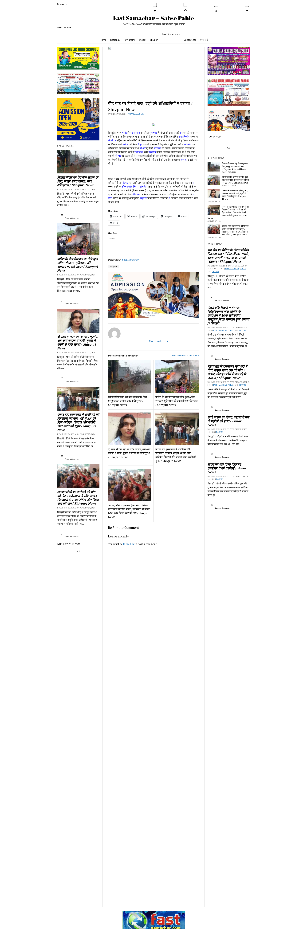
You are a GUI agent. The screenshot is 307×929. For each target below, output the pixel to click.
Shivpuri (154, 39)
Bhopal (142, 39)
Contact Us (190, 39)
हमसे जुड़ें (204, 39)
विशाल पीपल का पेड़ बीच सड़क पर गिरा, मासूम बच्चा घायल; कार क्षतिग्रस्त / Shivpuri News (78, 181)
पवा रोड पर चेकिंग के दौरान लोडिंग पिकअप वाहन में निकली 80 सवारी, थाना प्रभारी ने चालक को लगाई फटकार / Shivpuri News (229, 255)
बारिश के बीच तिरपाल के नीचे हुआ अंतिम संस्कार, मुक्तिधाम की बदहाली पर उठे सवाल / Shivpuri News (78, 264)
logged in (128, 544)
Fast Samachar (170, 34)
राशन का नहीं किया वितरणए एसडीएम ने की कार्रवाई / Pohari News (228, 468)
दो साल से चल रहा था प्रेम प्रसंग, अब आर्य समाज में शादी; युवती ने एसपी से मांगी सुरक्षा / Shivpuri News (78, 342)
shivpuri (113, 266)
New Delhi (129, 39)
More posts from (156, 341)
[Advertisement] (153, 592)
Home (103, 39)
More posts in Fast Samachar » (185, 355)
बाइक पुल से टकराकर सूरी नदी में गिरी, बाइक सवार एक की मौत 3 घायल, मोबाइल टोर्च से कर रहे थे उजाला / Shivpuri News (228, 372)
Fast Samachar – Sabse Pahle (153, 18)
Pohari (243, 269)
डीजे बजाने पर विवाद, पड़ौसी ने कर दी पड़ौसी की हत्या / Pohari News (229, 421)
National (115, 39)
